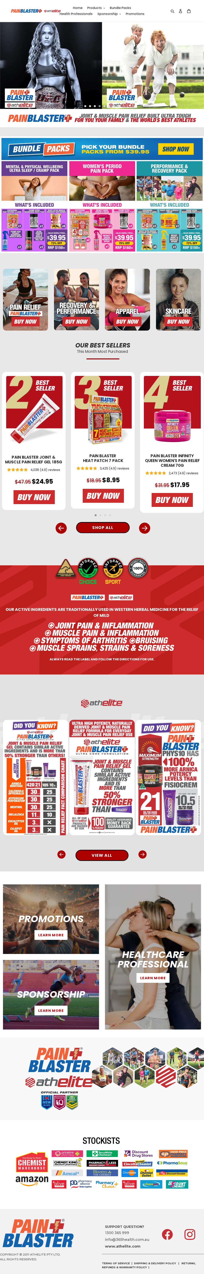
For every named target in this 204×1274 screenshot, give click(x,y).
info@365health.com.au (127, 1239)
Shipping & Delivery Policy (155, 1263)
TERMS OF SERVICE (116, 1263)
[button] (85, 106)
